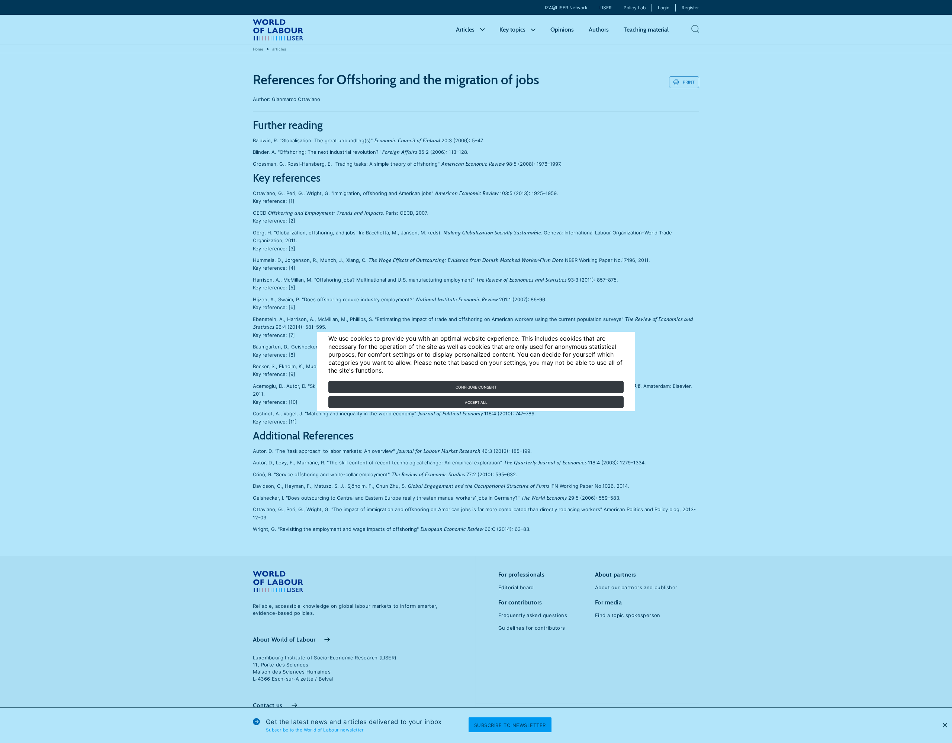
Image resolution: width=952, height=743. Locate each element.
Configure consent (476, 387)
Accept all (476, 402)
